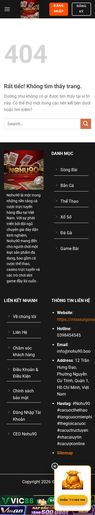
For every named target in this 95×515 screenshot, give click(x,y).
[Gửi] (85, 124)
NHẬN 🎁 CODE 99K (72, 499)
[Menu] (7, 9)
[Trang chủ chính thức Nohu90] (29, 9)
